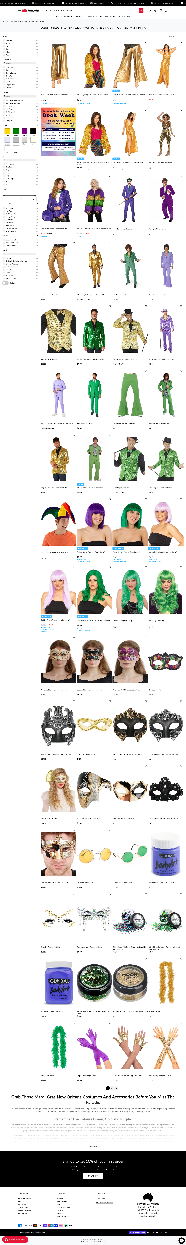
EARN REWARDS (47, 3)
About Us (60, 1198)
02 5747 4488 (100, 1198)
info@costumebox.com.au (104, 1203)
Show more (93, 1147)
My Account (22, 1204)
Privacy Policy (22, 1213)
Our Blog (60, 1210)
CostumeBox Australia (28, 1232)
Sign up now (92, 1176)
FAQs (58, 1204)
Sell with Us (60, 1213)
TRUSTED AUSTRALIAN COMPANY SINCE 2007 (78, 3)
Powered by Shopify (40, 1232)
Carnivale (59, 1141)
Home (6, 21)
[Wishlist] (160, 10)
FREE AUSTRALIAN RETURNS (23, 3)
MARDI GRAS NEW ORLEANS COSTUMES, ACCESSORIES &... (28, 21)
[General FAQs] (155, 10)
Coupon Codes (23, 1207)
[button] (19, 10)
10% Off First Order (63, 1207)
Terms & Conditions (24, 1210)
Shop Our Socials (62, 1216)
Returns (20, 1201)
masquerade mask (128, 1141)
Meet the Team (62, 1201)
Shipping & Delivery (24, 1198)
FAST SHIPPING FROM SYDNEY (113, 3)
